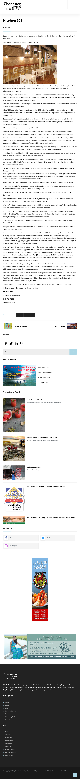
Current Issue (9, 359)
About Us (8, 745)
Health (7, 707)
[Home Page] (12, 3)
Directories (9, 740)
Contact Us (9, 754)
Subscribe (8, 737)
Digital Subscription (45, 372)
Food (19, 315)
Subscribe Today (44, 367)
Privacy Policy (9, 748)
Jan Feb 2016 (29, 315)
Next (78, 589)
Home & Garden (10, 710)
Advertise (8, 743)
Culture (7, 701)
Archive (7, 734)
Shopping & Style (11, 716)
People (7, 713)
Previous (2, 589)
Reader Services (10, 751)
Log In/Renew (43, 383)
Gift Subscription (44, 378)
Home (7, 731)
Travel (7, 719)
